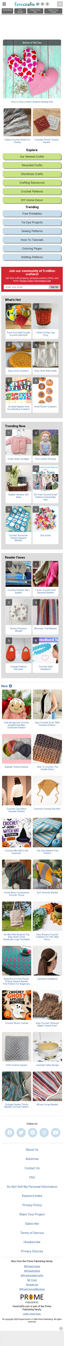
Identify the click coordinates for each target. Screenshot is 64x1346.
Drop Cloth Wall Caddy (45, 371)
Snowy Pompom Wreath (18, 629)
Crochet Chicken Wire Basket (18, 591)
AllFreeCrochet (32, 1266)
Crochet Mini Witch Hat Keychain (16, 852)
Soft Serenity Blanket (47, 892)
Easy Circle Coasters (18, 371)
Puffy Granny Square (16, 1065)
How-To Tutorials (32, 240)
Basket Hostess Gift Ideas (19, 496)
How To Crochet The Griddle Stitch (47, 768)
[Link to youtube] (55, 1132)
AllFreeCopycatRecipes (32, 1289)
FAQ (32, 1177)
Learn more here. (32, 1313)
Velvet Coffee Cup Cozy (45, 334)
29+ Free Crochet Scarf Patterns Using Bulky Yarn (45, 497)
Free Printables (32, 213)
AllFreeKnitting (32, 1270)
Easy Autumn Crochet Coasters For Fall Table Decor (47, 937)
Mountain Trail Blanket (45, 628)
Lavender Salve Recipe (47, 1065)
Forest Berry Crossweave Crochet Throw (16, 893)
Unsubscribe (32, 1242)
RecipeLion (32, 1284)
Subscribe (32, 1223)
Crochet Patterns (32, 191)
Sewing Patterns (32, 231)
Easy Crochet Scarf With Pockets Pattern (47, 723)
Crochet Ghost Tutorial (16, 1023)
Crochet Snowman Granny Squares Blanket (18, 538)
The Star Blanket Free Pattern (47, 852)
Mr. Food (32, 1280)
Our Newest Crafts (32, 156)
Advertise (32, 1159)
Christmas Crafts (32, 174)
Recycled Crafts (32, 165)
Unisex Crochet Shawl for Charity (17, 141)
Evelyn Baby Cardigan (18, 459)
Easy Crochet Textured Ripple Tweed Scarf (47, 1024)
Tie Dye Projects (32, 222)
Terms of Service (32, 1233)
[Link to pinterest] (32, 1132)
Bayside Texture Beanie (16, 767)
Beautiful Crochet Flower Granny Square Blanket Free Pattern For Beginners (16, 981)
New (4, 686)
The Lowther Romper (45, 459)
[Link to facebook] (9, 1132)
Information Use (42, 281)
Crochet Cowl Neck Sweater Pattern (16, 810)
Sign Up (54, 287)
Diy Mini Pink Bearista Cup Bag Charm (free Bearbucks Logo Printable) (16, 937)
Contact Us (32, 1168)
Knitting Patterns (32, 257)
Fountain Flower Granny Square (47, 141)
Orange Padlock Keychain (19, 668)
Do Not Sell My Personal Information (32, 1187)
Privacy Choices (32, 1251)
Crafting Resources (32, 182)
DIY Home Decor (32, 200)
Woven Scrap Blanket (47, 1104)
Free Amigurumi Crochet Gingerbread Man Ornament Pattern (16, 725)
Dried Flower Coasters (45, 407)
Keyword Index (32, 1196)
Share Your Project (32, 1214)
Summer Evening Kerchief (47, 809)
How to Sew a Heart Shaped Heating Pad (32, 102)
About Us (32, 1149)
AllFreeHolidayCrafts (32, 1275)
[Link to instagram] (44, 1132)
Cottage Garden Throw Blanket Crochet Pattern (17, 1105)
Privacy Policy (27, 281)
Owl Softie (45, 535)
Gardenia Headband (47, 979)
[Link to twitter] (21, 1132)
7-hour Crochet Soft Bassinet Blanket (45, 591)
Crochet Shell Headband (45, 668)
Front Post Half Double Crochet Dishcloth (18, 334)
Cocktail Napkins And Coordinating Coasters (18, 408)
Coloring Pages (32, 248)
